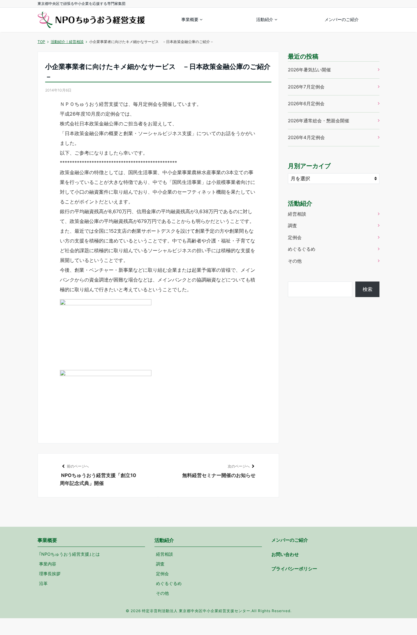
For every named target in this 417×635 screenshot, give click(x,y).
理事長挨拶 (49, 573)
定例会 (295, 237)
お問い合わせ (285, 554)
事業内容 (47, 563)
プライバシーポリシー (294, 569)
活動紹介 (264, 19)
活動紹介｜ (67, 41)
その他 (295, 261)
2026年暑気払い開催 (309, 70)
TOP (41, 41)
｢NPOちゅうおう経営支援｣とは (69, 554)
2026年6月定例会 (306, 103)
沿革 (43, 583)
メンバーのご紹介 (342, 19)
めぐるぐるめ (301, 249)
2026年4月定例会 (306, 137)
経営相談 (297, 214)
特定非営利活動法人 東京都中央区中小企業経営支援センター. (197, 610)
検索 (367, 289)
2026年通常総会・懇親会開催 (318, 121)
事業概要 (189, 19)
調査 (292, 225)
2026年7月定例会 (306, 87)
